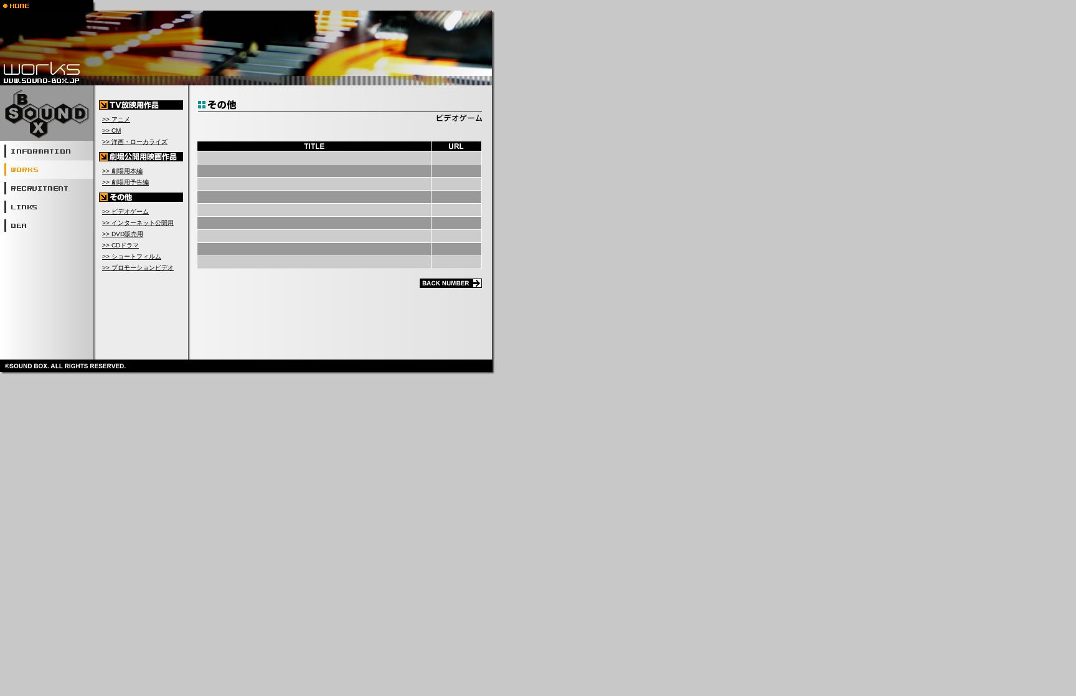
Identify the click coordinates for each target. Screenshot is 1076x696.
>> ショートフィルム (131, 256)
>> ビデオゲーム (125, 211)
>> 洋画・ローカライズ (135, 141)
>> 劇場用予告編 (125, 182)
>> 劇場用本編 (122, 171)
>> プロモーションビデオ (138, 267)
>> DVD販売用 (122, 234)
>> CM (111, 130)
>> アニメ (116, 119)
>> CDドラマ (120, 245)
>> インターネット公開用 (138, 222)
